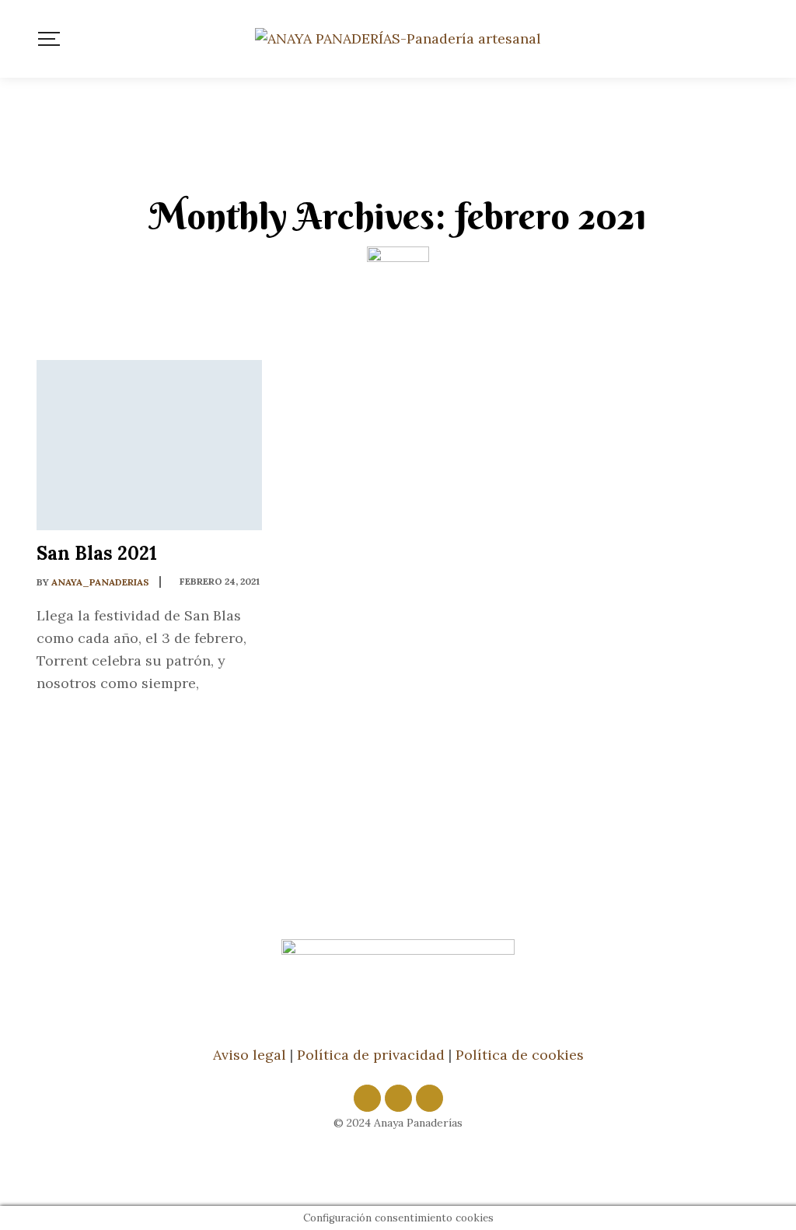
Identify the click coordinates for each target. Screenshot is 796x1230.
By (93, 582)
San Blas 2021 (97, 553)
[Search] (754, 39)
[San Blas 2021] (149, 445)
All (215, 333)
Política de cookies (520, 1055)
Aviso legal (249, 1055)
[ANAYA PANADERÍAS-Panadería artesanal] (398, 39)
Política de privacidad (371, 1055)
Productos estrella (524, 333)
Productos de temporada (342, 333)
